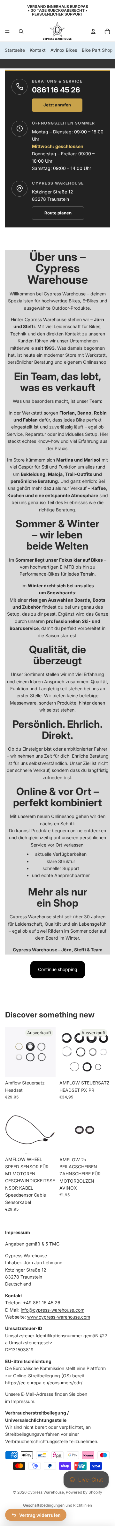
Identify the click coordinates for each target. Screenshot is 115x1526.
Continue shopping (57, 969)
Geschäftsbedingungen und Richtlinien (57, 1505)
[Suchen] (21, 31)
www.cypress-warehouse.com (58, 1317)
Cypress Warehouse (45, 1492)
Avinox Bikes (63, 50)
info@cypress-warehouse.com (52, 1310)
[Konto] (93, 31)
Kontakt (38, 50)
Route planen (58, 212)
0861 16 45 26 (56, 89)
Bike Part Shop (97, 50)
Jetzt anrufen (57, 104)
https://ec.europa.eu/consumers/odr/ (43, 1382)
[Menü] (7, 31)
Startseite (15, 50)
